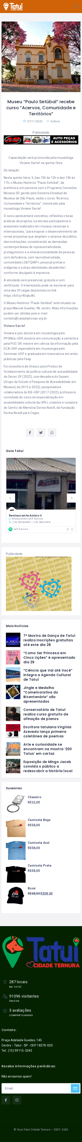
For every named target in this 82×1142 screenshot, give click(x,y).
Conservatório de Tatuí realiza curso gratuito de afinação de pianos (45, 714)
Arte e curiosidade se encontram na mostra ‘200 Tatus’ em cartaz (47, 749)
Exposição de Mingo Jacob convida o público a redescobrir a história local (47, 766)
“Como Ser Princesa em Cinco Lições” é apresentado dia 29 (49, 657)
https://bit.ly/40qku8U (19, 295)
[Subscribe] (75, 1088)
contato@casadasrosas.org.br (25, 318)
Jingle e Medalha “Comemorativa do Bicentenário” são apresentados (40, 694)
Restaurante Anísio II (25, 515)
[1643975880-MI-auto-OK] (41, 139)
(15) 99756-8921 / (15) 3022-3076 (31, 522)
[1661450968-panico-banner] (39, 583)
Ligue (23, 462)
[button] (10, 498)
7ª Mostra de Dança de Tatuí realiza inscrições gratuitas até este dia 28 (49, 640)
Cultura (55, 121)
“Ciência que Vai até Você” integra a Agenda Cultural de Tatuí (47, 675)
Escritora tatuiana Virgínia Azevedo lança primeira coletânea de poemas (47, 731)
